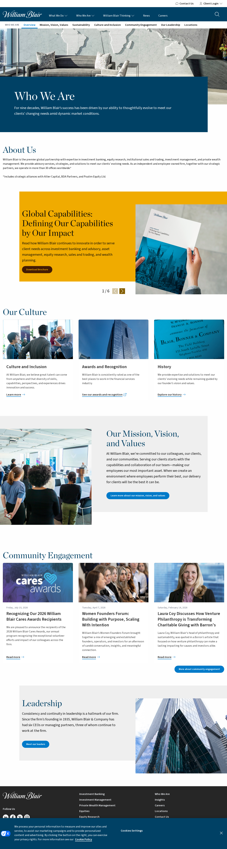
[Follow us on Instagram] (27, 817)
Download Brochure (37, 269)
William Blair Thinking (117, 16)
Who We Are (83, 16)
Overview (29, 25)
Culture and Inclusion (107, 25)
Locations (190, 25)
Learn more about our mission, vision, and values (138, 495)
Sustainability (81, 25)
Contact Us (186, 4)
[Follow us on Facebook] (13, 817)
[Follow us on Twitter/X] (20, 817)
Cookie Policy (83, 839)
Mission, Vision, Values (54, 25)
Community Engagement (141, 25)
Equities (84, 811)
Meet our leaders (35, 744)
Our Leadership (170, 25)
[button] (122, 291)
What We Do (56, 16)
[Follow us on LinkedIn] (6, 817)
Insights (160, 800)
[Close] (221, 833)
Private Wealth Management (97, 805)
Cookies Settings (132, 831)
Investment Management (95, 800)
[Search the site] (217, 14)
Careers (163, 16)
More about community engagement (199, 669)
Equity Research (89, 817)
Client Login (210, 4)
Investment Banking (92, 794)
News (146, 16)
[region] (113, 833)
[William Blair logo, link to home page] (22, 14)
